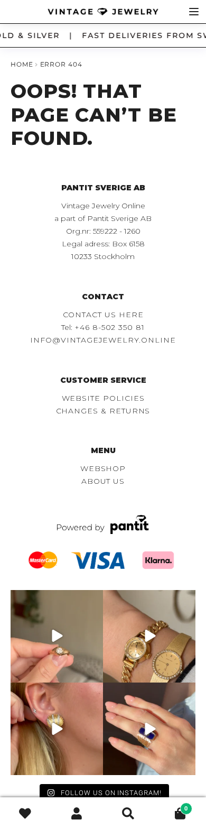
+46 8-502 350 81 (109, 327)
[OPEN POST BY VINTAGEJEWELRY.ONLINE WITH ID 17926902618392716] (149, 729)
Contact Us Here (103, 314)
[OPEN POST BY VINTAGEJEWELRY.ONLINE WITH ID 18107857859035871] (57, 636)
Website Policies (103, 398)
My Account (78, 813)
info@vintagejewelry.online (102, 340)
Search (129, 813)
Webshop (103, 468)
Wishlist (26, 813)
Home (22, 64)
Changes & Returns (103, 411)
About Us (103, 481)
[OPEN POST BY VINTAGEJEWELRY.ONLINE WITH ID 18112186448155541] (57, 729)
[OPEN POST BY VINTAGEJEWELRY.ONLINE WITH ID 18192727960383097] (149, 636)
